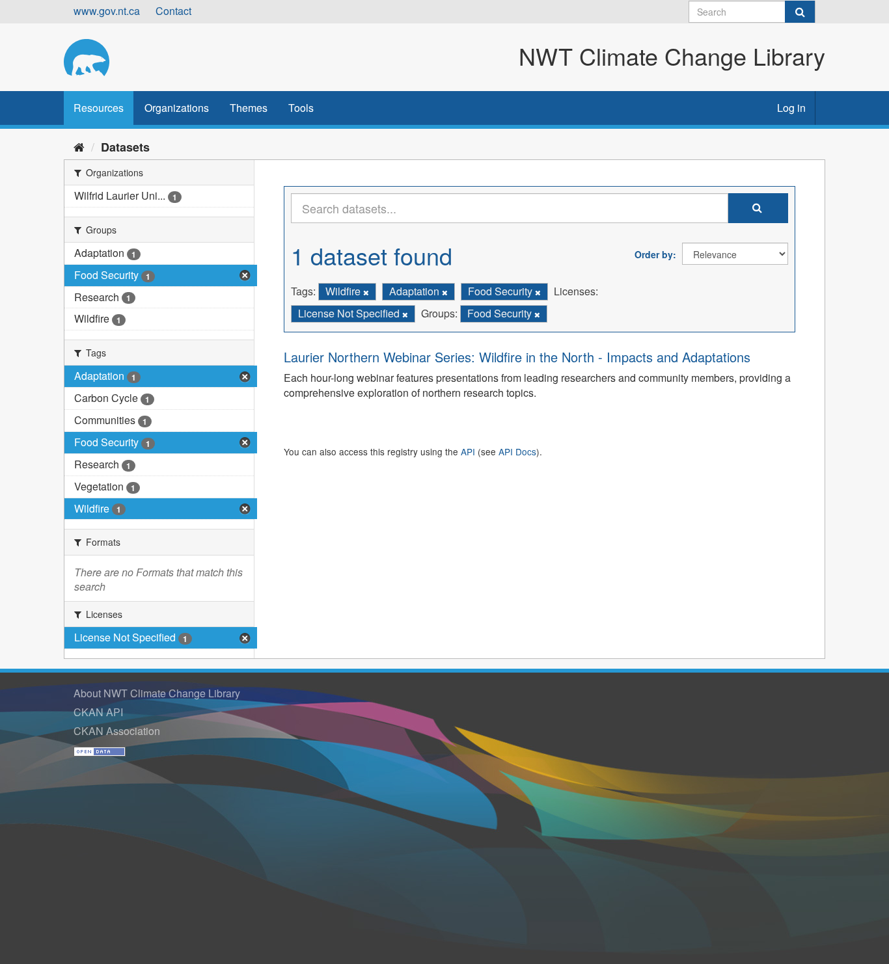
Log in (791, 107)
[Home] (79, 146)
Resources (99, 107)
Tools (301, 107)
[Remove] (366, 292)
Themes (248, 107)
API (468, 451)
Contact (173, 10)
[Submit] (800, 12)
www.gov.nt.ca (107, 10)
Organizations (176, 107)
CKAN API (98, 711)
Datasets (125, 147)
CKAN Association (117, 730)
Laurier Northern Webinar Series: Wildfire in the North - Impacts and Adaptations (517, 356)
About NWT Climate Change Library (157, 693)
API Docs (517, 451)
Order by (654, 254)
